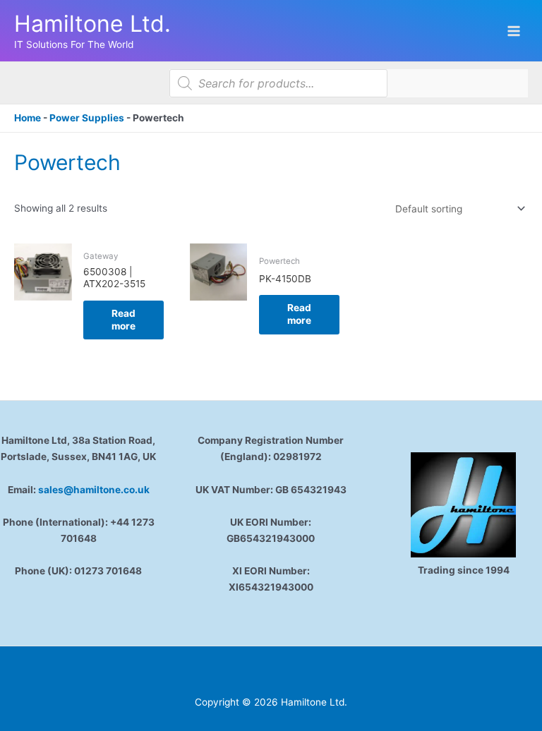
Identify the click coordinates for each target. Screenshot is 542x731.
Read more (124, 320)
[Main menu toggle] (514, 30)
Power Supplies (86, 117)
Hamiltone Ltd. (92, 23)
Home (27, 117)
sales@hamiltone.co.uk (94, 489)
